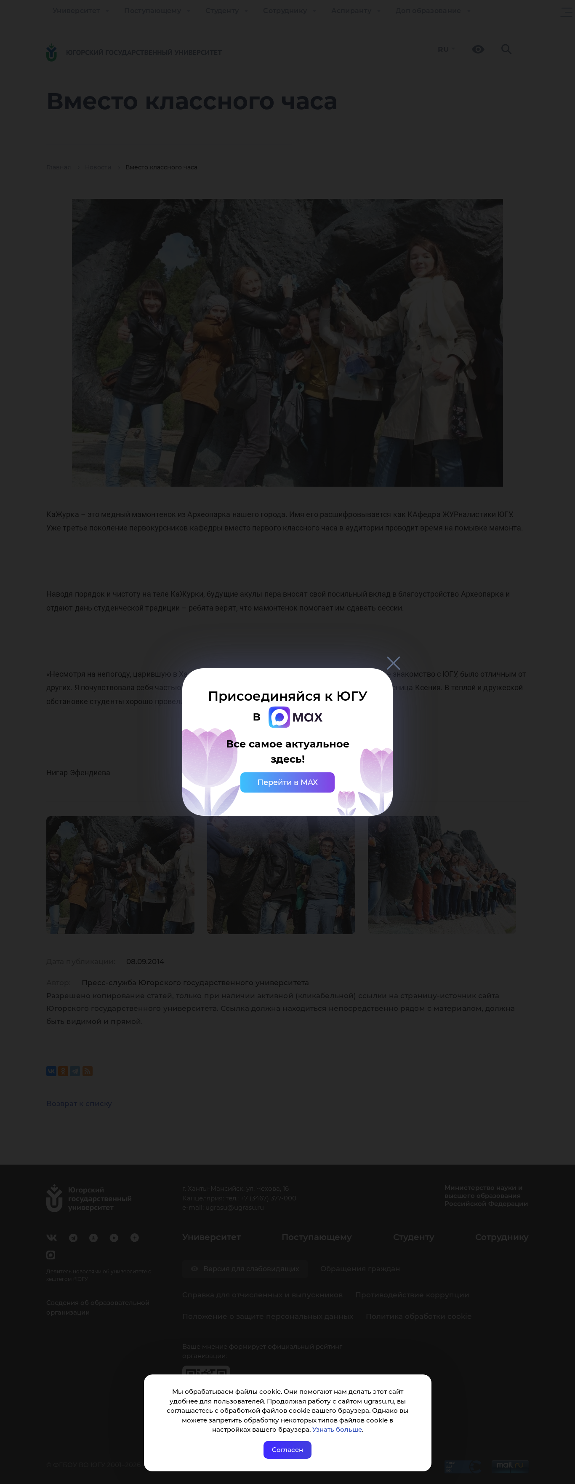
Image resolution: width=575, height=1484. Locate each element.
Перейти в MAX (287, 782)
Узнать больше (337, 1429)
